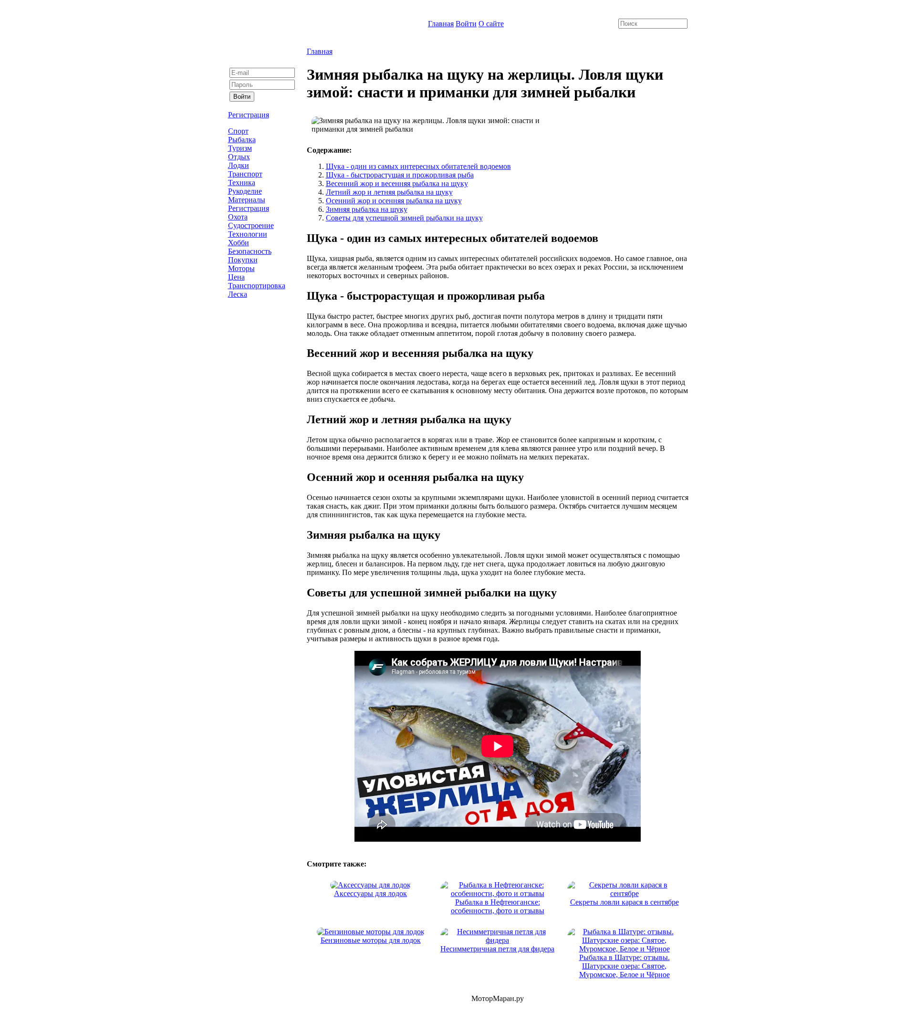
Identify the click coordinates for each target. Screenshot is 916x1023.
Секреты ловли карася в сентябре (624, 902)
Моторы (241, 268)
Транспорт (245, 174)
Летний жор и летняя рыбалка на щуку (389, 192)
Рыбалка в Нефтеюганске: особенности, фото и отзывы (497, 906)
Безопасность (249, 251)
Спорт (238, 131)
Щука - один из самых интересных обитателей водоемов (418, 166)
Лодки (238, 165)
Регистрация (248, 115)
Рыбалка (242, 140)
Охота (238, 217)
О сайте (491, 24)
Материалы (246, 200)
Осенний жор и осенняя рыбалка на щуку (394, 201)
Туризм (240, 148)
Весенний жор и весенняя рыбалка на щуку (397, 183)
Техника (241, 182)
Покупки (243, 260)
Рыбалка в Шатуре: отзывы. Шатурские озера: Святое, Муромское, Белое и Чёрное (624, 966)
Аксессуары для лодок (370, 893)
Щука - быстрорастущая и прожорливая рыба (400, 175)
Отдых (239, 157)
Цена (236, 277)
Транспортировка (256, 286)
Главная (441, 24)
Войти (466, 24)
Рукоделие (245, 191)
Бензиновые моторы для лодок (371, 940)
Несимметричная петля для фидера (497, 949)
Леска (237, 294)
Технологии (247, 234)
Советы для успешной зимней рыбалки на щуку (404, 218)
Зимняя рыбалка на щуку (366, 209)
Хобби (238, 243)
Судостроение (251, 225)
